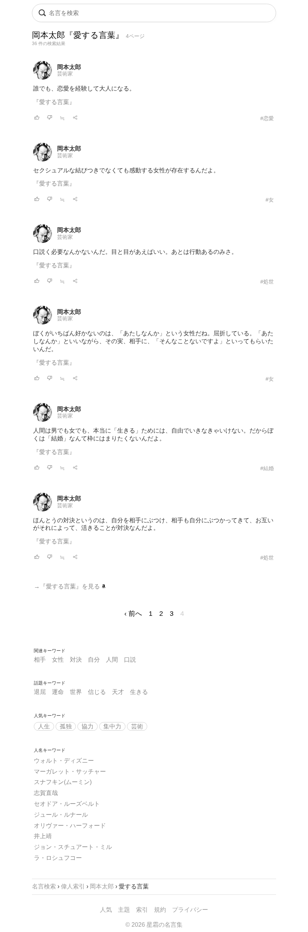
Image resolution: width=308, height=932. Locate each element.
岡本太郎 (69, 67)
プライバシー (190, 909)
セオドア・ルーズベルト (67, 804)
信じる (97, 692)
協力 (88, 726)
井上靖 (43, 836)
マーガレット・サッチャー (70, 771)
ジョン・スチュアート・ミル (73, 847)
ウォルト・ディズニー (64, 760)
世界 (76, 692)
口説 (130, 659)
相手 (40, 659)
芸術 (137, 726)
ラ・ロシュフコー (58, 858)
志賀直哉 (46, 793)
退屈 (40, 692)
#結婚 (267, 468)
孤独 (66, 726)
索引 (142, 909)
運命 (58, 692)
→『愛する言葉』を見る (67, 586)
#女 (270, 200)
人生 (44, 726)
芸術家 (65, 74)
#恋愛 (267, 118)
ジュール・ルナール (61, 814)
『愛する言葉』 (54, 102)
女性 (58, 659)
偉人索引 (73, 886)
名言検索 (44, 886)
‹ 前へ (133, 613)
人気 (106, 909)
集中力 (112, 726)
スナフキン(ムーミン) (63, 782)
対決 (76, 659)
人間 (112, 659)
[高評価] (36, 118)
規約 (160, 909)
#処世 (267, 282)
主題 (124, 909)
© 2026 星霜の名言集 (154, 924)
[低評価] (49, 118)
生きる (139, 692)
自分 (94, 659)
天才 (118, 692)
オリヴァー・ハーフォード (70, 825)
